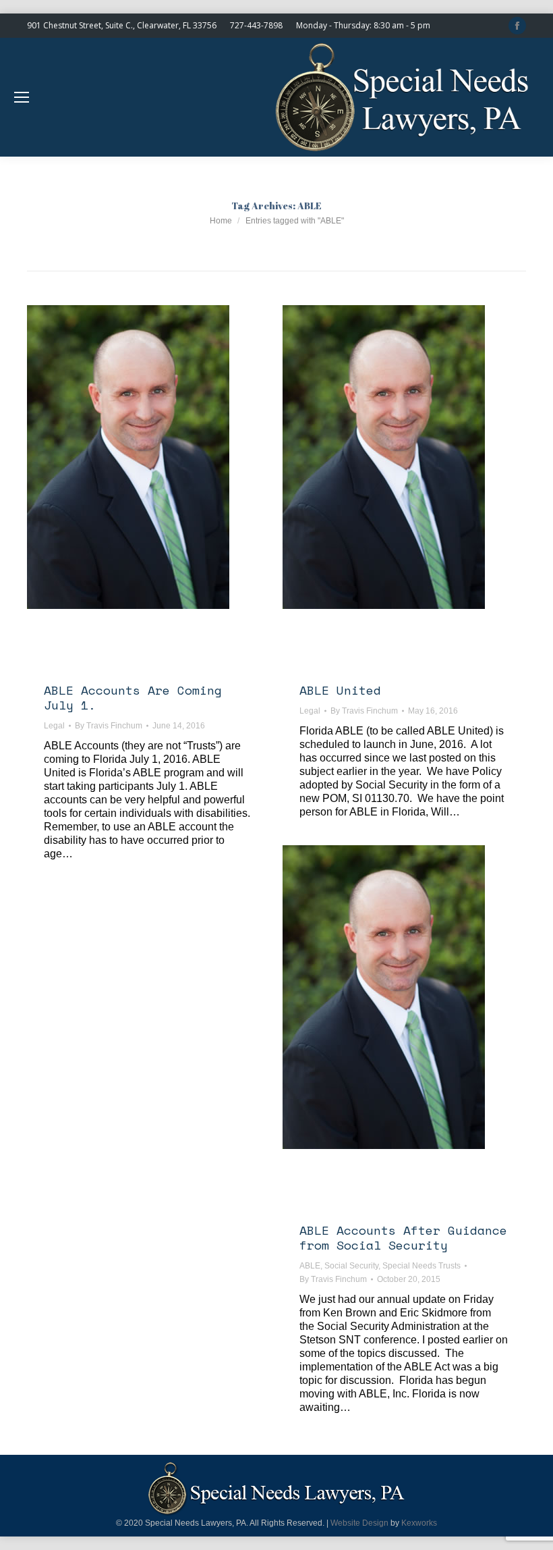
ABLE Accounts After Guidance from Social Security (403, 1237)
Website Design (359, 1523)
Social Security (351, 1266)
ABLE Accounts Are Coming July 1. (133, 697)
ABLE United (340, 690)
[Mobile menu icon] (21, 97)
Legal (54, 725)
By (108, 725)
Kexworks (419, 1523)
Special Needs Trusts (421, 1266)
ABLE (309, 1266)
